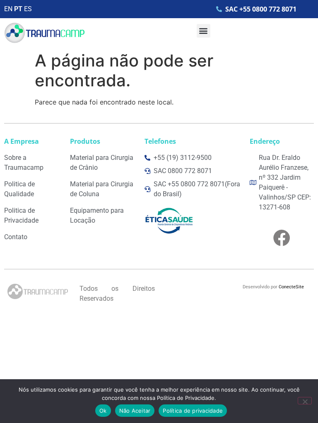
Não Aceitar (135, 410)
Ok (103, 410)
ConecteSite (291, 287)
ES (28, 9)
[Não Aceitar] (305, 400)
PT (18, 9)
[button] (203, 31)
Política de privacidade (193, 410)
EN (8, 9)
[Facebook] (282, 237)
